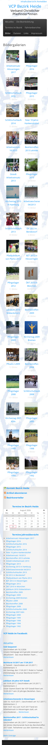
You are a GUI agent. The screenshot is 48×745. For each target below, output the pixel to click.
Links (26, 33)
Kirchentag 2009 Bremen (16, 598)
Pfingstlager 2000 (13, 615)
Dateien (17, 33)
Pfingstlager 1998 (13, 620)
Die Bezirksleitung (25, 21)
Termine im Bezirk (13, 27)
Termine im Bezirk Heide (25, 506)
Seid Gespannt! (10, 647)
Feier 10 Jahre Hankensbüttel (18, 552)
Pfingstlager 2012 (13, 584)
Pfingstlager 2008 (13, 606)
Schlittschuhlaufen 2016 (16, 544)
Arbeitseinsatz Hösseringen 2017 (13, 69)
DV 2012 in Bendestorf (15, 575)
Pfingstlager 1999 (13, 618)
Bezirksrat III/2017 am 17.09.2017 (18, 662)
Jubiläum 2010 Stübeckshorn (18, 589)
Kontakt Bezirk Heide (18, 488)
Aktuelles (9, 21)
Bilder (8, 33)
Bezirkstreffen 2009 (14, 592)
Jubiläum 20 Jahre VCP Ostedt (16, 681)
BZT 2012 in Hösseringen (16, 581)
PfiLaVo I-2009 (13, 364)
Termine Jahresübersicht (25, 534)
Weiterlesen (8, 657)
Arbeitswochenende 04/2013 (18, 569)
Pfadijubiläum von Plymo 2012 (19, 578)
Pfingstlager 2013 (13, 564)
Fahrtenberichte (32, 27)
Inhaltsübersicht (28, 1)
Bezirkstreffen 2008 (14, 603)
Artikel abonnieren (17, 492)
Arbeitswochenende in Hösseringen (19, 699)
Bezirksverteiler (15, 497)
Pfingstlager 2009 (13, 595)
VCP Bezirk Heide (25, 6)
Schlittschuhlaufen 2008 (16, 609)
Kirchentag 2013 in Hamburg (18, 566)
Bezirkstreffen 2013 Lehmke (18, 558)
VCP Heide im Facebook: (15, 633)
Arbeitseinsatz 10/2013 (16, 555)
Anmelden (42, 1)
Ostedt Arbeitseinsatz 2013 (13, 177)
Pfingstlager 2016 (13, 541)
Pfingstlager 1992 (13, 626)
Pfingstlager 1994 (13, 623)
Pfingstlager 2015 (13, 547)
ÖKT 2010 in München (15, 586)
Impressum (36, 33)
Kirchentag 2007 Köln (15, 612)
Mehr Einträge (9, 735)
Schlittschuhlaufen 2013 (16, 572)
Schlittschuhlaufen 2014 (16, 549)
